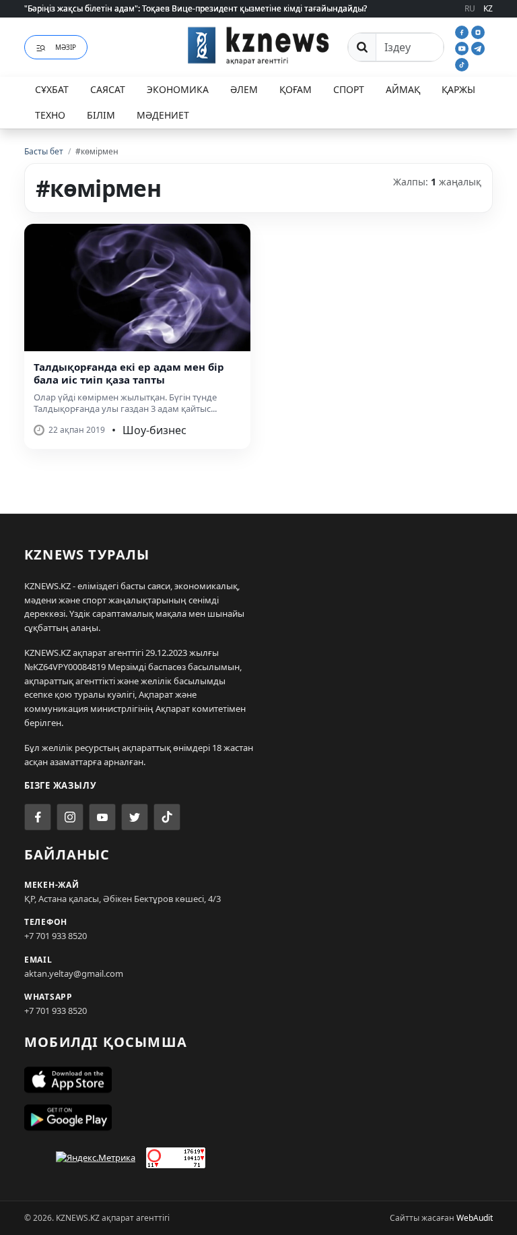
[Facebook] (463, 31)
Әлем (244, 89)
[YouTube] (463, 47)
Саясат (107, 89)
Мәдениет (163, 115)
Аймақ (403, 89)
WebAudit (474, 1218)
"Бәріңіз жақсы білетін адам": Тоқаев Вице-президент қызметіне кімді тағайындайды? (195, 8)
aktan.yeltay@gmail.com (73, 973)
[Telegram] (478, 47)
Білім (101, 115)
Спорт (348, 89)
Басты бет (43, 151)
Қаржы (458, 89)
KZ (488, 8)
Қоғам (295, 89)
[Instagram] (478, 31)
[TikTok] (462, 63)
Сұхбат (52, 89)
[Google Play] (258, 1117)
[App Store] (258, 1079)
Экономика (178, 89)
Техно (50, 115)
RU (469, 8)
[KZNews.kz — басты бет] (258, 45)
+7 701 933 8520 (55, 936)
